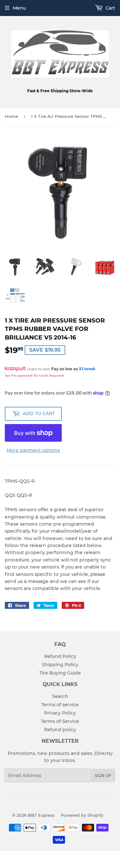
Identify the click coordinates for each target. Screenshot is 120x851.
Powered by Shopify (82, 815)
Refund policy (60, 729)
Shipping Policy (60, 664)
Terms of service (60, 705)
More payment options (33, 450)
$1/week (87, 369)
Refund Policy (60, 656)
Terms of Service (60, 721)
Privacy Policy (60, 713)
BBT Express (41, 815)
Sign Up (103, 775)
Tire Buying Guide (60, 673)
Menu (19, 8)
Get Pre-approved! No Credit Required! (34, 375)
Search (60, 696)
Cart (109, 8)
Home (11, 116)
